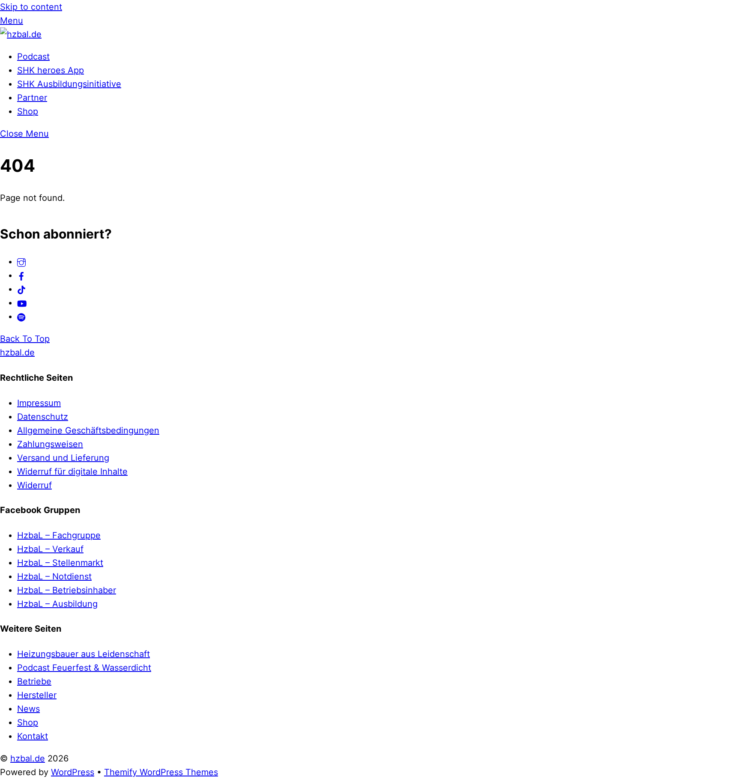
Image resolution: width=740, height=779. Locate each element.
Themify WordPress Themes (161, 772)
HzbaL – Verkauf (50, 549)
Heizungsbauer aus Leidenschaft (83, 654)
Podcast (33, 56)
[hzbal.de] (21, 34)
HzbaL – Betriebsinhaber (66, 590)
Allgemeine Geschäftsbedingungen (88, 430)
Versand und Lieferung (63, 458)
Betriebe (34, 681)
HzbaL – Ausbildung (57, 604)
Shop (27, 111)
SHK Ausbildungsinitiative (69, 84)
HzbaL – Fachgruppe (59, 535)
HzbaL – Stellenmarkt (60, 563)
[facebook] (21, 275)
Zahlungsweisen (50, 444)
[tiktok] (21, 289)
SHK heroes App (50, 70)
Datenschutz (42, 417)
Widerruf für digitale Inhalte (72, 471)
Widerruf (34, 485)
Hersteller (37, 695)
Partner (32, 98)
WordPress (72, 772)
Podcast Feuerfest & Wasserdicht (84, 668)
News (28, 709)
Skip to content (31, 7)
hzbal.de (27, 758)
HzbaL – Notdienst (54, 576)
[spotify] (21, 316)
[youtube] (22, 303)
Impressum (39, 403)
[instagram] (21, 262)
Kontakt (32, 736)
